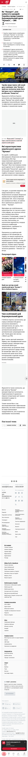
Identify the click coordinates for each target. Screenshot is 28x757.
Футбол (6, 667)
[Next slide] (23, 299)
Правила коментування (18, 518)
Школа (6, 639)
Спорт (6, 663)
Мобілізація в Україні (11, 583)
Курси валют (7, 606)
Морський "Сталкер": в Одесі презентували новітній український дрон (12, 140)
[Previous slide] (4, 299)
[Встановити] (14, 745)
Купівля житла (8, 655)
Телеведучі (4, 520)
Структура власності (20, 529)
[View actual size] (20, 293)
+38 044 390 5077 (19, 486)
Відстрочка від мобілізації (11, 593)
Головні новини (8, 547)
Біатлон (6, 671)
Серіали (6, 630)
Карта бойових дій (9, 567)
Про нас (4, 509)
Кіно (5, 620)
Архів (16, 531)
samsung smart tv (17, 708)
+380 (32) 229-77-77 (10, 731)
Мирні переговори (9, 569)
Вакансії (17, 526)
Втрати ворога (8, 577)
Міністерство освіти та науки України (13, 637)
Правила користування (5, 526)
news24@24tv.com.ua (7, 486)
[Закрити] (25, 742)
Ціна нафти (7, 604)
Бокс (5, 664)
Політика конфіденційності (6, 529)
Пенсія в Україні (8, 615)
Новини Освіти (8, 635)
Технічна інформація (20, 521)
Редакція (4, 512)
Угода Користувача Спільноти (19, 515)
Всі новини (7, 545)
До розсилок (9, 693)
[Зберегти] (24, 64)
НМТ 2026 (6, 642)
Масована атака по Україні (11, 573)
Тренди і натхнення (9, 657)
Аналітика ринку (8, 653)
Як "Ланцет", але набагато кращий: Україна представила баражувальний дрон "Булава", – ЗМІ (21, 6)
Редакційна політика (7, 514)
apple (17, 704)
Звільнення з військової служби (12, 585)
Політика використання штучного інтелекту (6, 533)
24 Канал (4, 6)
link (15, 493)
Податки (6, 612)
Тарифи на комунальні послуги (12, 610)
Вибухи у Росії (8, 575)
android (6, 704)
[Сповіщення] (26, 2)
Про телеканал (5, 517)
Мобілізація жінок (9, 589)
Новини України (11, 6)
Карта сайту (18, 534)
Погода (6, 557)
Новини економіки (10, 602)
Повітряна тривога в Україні (11, 571)
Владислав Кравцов (10, 23)
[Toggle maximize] (24, 293)
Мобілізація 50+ (8, 587)
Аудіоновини (7, 555)
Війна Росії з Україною (11, 563)
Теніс (5, 669)
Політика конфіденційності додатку (19, 510)
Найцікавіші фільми (9, 622)
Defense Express (12, 26)
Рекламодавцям (5, 522)
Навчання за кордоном (10, 646)
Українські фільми (9, 624)
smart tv (6, 708)
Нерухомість (8, 651)
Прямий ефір (7, 551)
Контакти (17, 524)
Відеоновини (7, 553)
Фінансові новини (9, 608)
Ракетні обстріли (8, 565)
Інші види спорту (8, 673)
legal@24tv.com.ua (20, 733)
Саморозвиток (8, 644)
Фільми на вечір (8, 626)
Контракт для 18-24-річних (11, 591)
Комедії (6, 628)
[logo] (7, 2)
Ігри (16, 536)
